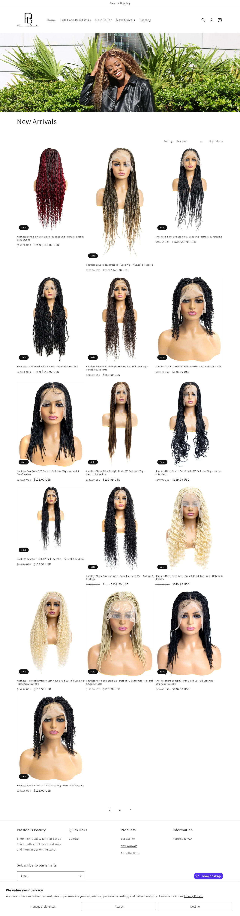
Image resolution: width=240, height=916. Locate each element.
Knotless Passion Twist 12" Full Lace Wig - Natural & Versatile (50, 785)
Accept (119, 906)
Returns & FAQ (182, 839)
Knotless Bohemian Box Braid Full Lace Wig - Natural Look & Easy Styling (50, 238)
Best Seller (128, 839)
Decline (195, 906)
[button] (203, 20)
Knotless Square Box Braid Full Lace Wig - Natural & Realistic (119, 264)
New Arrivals (129, 846)
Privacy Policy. (193, 896)
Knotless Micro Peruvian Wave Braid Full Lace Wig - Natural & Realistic (120, 578)
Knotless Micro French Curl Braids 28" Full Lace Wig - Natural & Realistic (188, 473)
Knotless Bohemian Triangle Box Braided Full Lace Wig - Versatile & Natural (117, 368)
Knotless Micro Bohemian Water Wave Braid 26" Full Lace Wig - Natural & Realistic (51, 682)
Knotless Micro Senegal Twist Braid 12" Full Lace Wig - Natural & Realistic (185, 682)
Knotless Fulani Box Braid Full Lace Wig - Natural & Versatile (188, 236)
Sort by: (168, 141)
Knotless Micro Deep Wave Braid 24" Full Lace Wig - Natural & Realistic (189, 578)
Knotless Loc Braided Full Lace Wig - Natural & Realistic (47, 366)
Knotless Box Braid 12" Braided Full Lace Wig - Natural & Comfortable (48, 473)
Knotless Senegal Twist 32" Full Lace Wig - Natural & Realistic (50, 559)
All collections (130, 853)
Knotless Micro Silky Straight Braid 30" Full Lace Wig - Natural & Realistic (115, 473)
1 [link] (110, 810)
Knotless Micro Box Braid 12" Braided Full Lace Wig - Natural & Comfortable (119, 682)
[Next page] (130, 810)
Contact (74, 839)
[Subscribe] (80, 875)
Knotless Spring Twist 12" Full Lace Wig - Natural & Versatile (188, 366)
